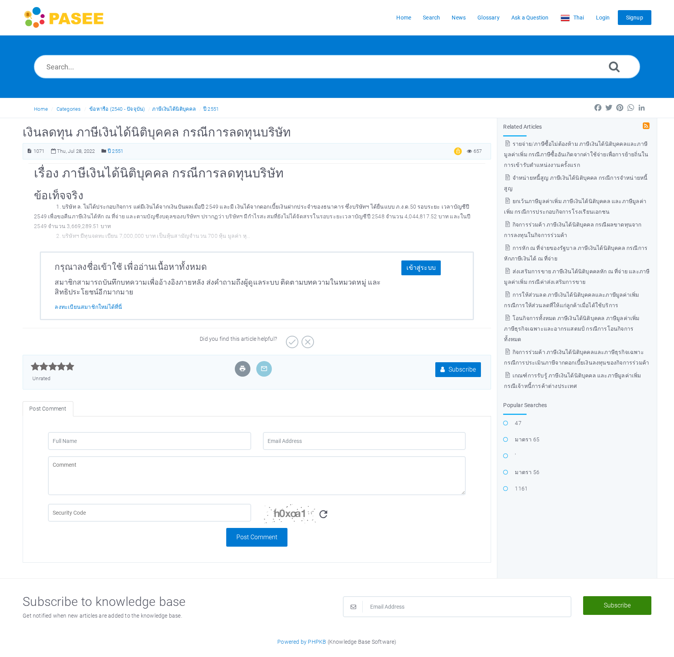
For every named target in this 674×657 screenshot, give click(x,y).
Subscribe (461, 369)
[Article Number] (29, 151)
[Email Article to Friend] (264, 369)
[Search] (614, 66)
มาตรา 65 (527, 439)
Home (41, 109)
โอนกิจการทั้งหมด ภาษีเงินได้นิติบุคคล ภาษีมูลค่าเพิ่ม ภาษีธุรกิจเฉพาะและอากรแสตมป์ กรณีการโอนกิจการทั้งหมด (571, 328)
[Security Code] (364, 516)
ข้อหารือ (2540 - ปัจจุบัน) (117, 109)
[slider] (52, 366)
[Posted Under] (103, 151)
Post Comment (256, 537)
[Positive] (291, 339)
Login (603, 17)
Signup (634, 17)
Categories (69, 109)
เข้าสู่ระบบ (421, 267)
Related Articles (522, 127)
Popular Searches (525, 405)
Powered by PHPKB (301, 642)
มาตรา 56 (527, 472)
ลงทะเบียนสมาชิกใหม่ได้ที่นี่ (88, 307)
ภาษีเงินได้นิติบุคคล (174, 109)
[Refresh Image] (323, 514)
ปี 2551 (211, 109)
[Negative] (307, 339)
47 (518, 423)
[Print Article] (242, 369)
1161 (521, 488)
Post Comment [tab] (47, 409)
